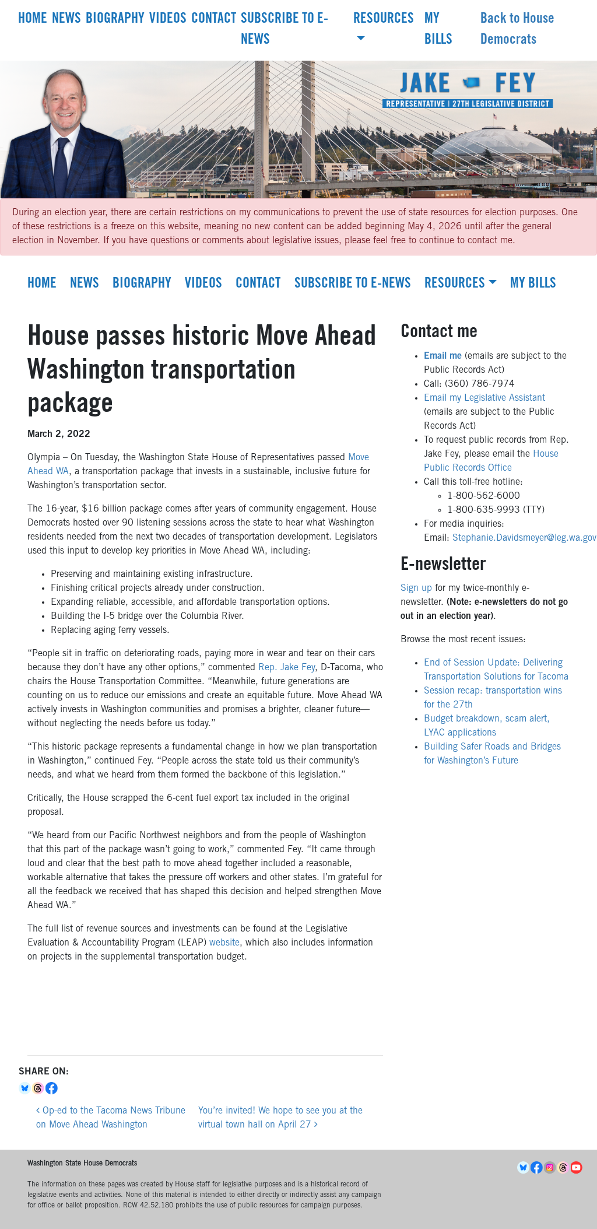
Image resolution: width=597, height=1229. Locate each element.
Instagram (550, 1167)
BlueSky (524, 1167)
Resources (383, 20)
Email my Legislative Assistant (484, 398)
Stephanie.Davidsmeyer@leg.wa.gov (524, 538)
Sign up (416, 588)
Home (32, 20)
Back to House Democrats (517, 30)
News (66, 20)
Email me (443, 356)
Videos (168, 20)
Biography (115, 20)
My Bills (438, 30)
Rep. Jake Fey (286, 668)
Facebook (52, 1088)
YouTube (577, 1167)
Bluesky (25, 1088)
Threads (38, 1088)
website (224, 943)
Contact (213, 20)
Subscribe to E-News (284, 30)
